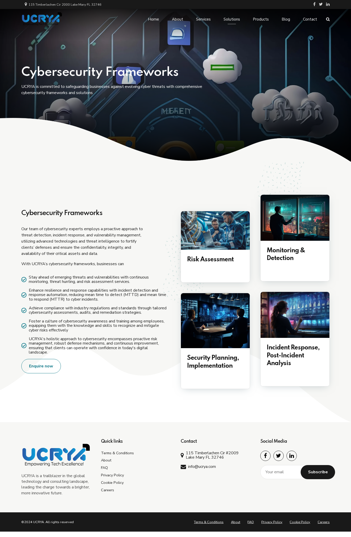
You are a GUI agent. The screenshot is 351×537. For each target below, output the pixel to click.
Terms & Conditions (117, 453)
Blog (286, 19)
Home (153, 19)
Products (261, 19)
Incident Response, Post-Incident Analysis (293, 356)
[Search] (328, 19)
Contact (310, 19)
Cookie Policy (112, 482)
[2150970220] (215, 320)
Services (203, 19)
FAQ (104, 467)
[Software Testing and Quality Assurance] (215, 230)
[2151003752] (295, 218)
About (177, 19)
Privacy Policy (112, 475)
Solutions (232, 19)
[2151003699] (295, 315)
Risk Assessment (210, 259)
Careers (107, 490)
